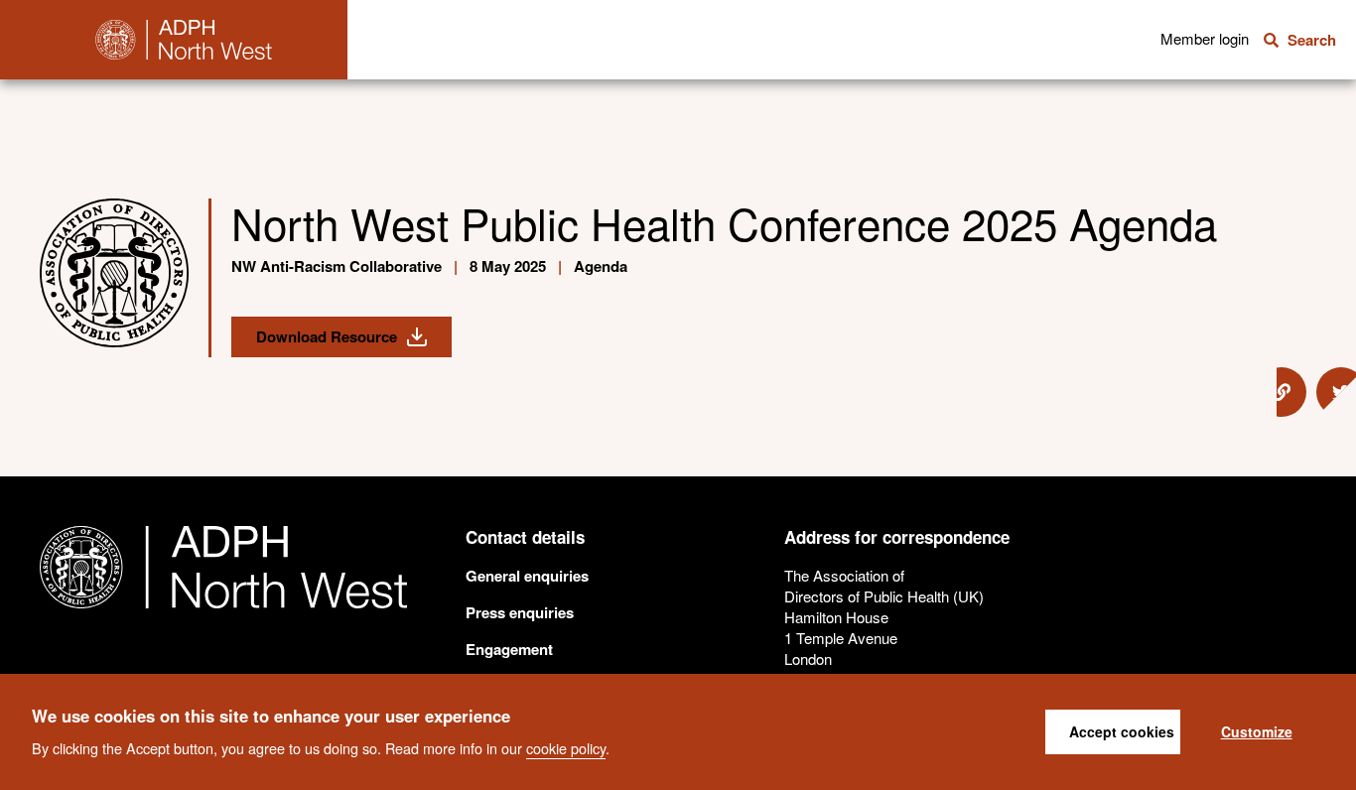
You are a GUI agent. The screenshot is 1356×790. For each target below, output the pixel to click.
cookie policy (566, 746)
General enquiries (527, 576)
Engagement (509, 649)
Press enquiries (520, 612)
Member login (1204, 38)
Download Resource (326, 336)
